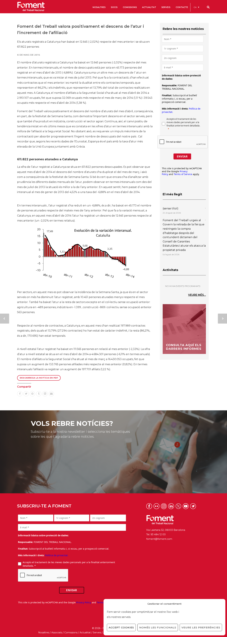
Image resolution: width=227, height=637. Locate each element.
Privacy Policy (83, 602)
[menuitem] (196, 7)
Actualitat (85, 632)
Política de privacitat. (56, 555)
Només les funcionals (157, 627)
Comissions (70, 632)
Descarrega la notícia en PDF (39, 378)
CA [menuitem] (195, 7)
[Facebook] (19, 393)
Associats (56, 632)
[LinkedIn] (45, 393)
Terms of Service (183, 174)
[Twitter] (26, 393)
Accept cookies (121, 627)
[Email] (51, 393)
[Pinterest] (32, 393)
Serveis (97, 632)
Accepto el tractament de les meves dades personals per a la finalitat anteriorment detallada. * (69, 564)
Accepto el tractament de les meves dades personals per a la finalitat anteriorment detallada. (183, 122)
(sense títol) (170, 208)
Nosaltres (43, 632)
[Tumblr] (38, 393)
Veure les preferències (200, 627)
